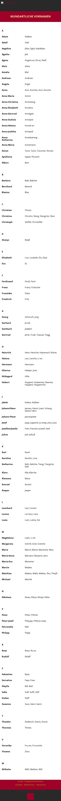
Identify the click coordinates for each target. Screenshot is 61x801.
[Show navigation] (55, 4)
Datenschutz (29, 784)
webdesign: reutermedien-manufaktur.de (30, 791)
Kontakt (18, 784)
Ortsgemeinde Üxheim (33, 781)
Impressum (41, 784)
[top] (30, 796)
